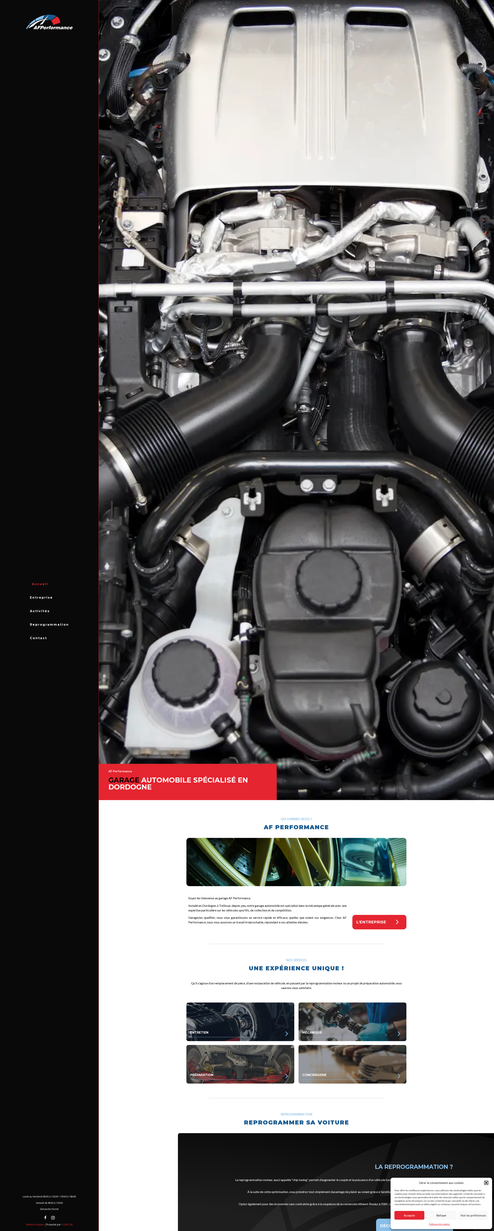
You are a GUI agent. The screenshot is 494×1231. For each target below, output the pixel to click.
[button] (486, 1183)
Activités (40, 611)
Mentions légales (35, 1224)
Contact (38, 638)
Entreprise (41, 597)
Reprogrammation (49, 624)
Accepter (409, 1215)
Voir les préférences (473, 1215)
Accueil (40, 584)
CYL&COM (67, 1224)
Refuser (441, 1215)
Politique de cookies (439, 1224)
